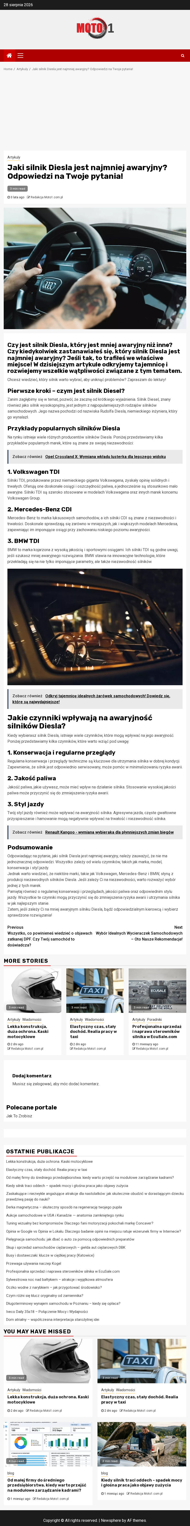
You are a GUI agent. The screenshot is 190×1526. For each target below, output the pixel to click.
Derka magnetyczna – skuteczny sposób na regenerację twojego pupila (64, 1207)
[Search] (183, 55)
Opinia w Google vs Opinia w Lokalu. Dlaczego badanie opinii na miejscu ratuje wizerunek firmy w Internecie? (93, 1231)
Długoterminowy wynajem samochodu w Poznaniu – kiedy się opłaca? (63, 1303)
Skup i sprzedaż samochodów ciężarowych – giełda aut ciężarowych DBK (65, 1247)
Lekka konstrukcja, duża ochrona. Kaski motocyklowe (27, 1031)
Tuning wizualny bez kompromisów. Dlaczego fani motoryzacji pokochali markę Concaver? (79, 1223)
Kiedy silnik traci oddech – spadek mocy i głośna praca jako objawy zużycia (67, 1186)
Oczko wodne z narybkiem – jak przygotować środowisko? (54, 1287)
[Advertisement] (95, 113)
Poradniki (154, 1020)
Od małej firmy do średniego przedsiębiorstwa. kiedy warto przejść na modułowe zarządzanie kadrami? (90, 1177)
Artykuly (13, 157)
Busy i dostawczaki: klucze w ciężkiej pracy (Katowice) (50, 1255)
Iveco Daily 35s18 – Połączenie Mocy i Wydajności (47, 1311)
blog (10, 1473)
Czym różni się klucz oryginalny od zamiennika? (44, 1295)
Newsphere (111, 1520)
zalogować (42, 1084)
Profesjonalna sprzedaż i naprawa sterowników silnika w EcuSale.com (157, 1031)
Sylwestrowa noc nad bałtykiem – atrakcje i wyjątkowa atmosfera (59, 1279)
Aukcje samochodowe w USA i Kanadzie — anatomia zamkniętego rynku (65, 1215)
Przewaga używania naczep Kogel (33, 1263)
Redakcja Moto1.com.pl (47, 197)
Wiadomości (31, 1020)
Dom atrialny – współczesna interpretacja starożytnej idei (52, 1319)
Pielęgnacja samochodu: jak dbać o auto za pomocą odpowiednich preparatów (70, 1239)
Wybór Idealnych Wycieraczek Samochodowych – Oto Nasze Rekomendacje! (139, 933)
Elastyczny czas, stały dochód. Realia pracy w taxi (93, 1031)
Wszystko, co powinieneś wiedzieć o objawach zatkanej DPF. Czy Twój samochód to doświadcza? (49, 936)
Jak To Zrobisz (19, 1116)
